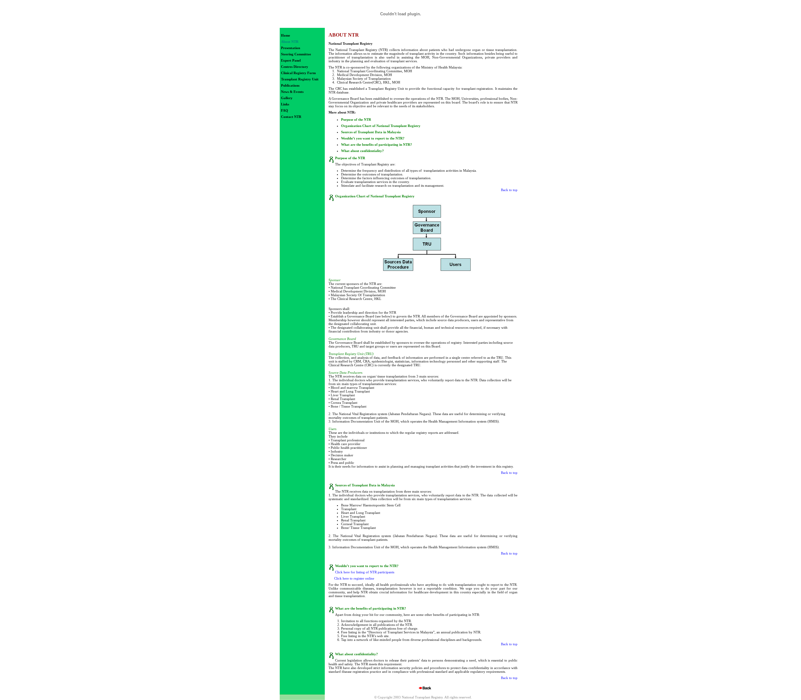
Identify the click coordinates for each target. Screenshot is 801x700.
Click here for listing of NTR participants (364, 572)
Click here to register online (354, 578)
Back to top (509, 190)
